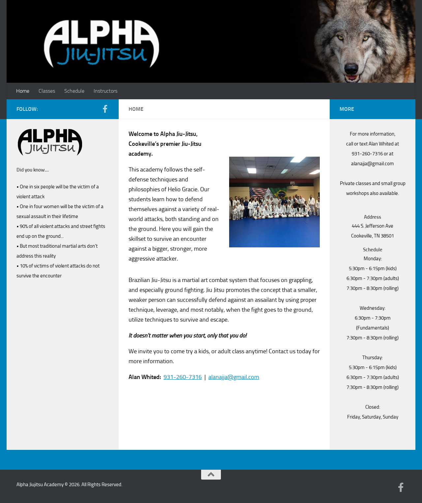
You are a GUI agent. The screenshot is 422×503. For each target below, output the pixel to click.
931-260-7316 (183, 377)
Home (22, 91)
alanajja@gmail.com (233, 377)
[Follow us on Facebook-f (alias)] (105, 109)
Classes (47, 91)
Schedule (74, 91)
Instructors (105, 91)
